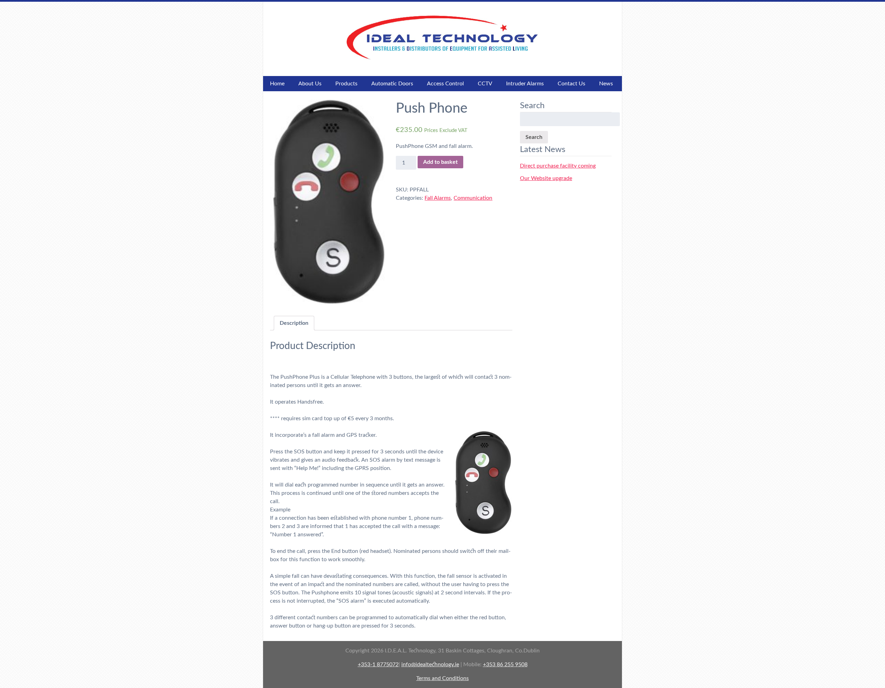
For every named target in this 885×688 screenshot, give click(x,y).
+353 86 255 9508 (505, 664)
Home (277, 83)
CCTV (485, 83)
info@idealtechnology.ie (430, 664)
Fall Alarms (438, 198)
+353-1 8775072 (378, 664)
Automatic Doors (392, 83)
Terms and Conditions (442, 678)
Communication (473, 198)
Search (533, 137)
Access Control (445, 83)
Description (294, 323)
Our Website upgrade (546, 178)
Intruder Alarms (525, 83)
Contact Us (571, 83)
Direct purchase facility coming (558, 166)
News (606, 83)
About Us (310, 83)
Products (346, 83)
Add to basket (440, 162)
